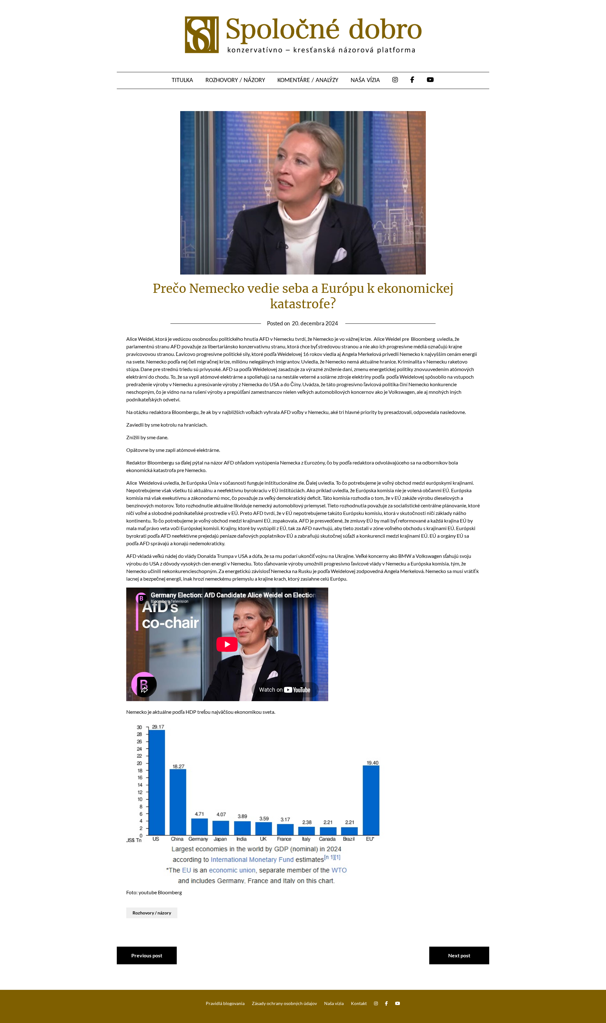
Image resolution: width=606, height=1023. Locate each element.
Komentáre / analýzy (307, 80)
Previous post (146, 955)
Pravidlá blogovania (225, 1003)
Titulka (182, 80)
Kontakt (359, 1003)
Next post (459, 955)
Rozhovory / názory (235, 80)
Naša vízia (365, 80)
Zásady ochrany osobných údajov (284, 1003)
